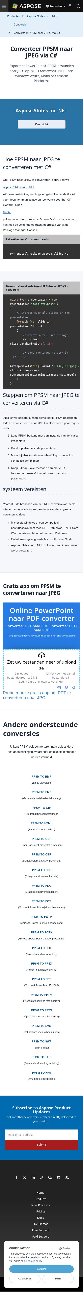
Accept (41, 1269)
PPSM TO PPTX (41, 1010)
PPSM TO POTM (41, 916)
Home (40, 1192)
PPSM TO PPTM (41, 994)
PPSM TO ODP (41, 838)
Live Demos (40, 1224)
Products (40, 1199)
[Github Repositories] (58, 1177)
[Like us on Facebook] (16, 1177)
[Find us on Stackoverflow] (42, 1177)
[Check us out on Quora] (50, 1177)
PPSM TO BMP (41, 776)
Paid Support (40, 1236)
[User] (70, 6)
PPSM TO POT (41, 901)
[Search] (78, 6)
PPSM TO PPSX (41, 963)
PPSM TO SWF (41, 1041)
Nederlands (57, 6)
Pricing (40, 1211)
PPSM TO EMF (41, 792)
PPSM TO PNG (41, 885)
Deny (58, 1278)
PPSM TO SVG (41, 1025)
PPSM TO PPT (41, 979)
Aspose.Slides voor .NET (19, 187)
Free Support (40, 1230)
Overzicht (41, 124)
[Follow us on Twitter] (25, 1177)
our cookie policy (33, 1261)
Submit (41, 1144)
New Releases (40, 1205)
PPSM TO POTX (41, 932)
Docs (40, 1218)
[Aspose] (26, 6)
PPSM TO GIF (41, 807)
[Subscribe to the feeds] (67, 1177)
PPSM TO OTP (41, 854)
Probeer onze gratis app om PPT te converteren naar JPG (37, 695)
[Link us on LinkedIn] (33, 1177)
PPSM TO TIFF (41, 1057)
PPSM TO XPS (41, 1072)
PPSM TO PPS (41, 948)
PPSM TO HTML (41, 823)
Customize (24, 1278)
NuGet (7, 212)
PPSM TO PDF (41, 870)
